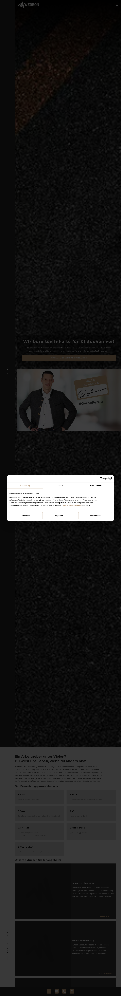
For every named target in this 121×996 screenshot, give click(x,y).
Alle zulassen (95, 515)
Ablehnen (26, 515)
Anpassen (59, 515)
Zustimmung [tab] (25, 485)
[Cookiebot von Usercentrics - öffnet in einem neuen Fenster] (101, 479)
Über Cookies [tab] (96, 485)
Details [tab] (60, 485)
